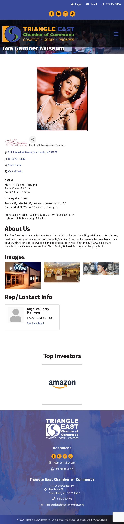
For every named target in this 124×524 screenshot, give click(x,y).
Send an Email (35, 323)
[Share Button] (32, 139)
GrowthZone (100, 520)
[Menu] (116, 34)
